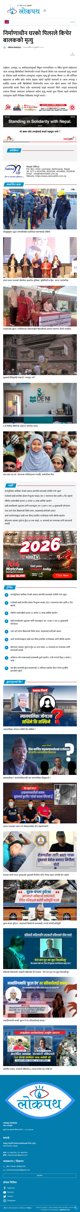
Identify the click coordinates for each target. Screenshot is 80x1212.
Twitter (10, 1196)
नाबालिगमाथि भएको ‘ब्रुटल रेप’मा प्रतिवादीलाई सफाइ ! (24, 1020)
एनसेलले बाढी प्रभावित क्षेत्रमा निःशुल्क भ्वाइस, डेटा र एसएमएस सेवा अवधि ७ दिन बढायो (38, 496)
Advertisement (14, 1208)
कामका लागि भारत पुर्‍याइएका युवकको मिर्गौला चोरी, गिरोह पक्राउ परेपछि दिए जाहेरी (36, 875)
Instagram (11, 1201)
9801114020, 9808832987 (16, 1166)
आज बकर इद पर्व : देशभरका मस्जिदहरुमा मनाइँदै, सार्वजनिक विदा (28, 474)
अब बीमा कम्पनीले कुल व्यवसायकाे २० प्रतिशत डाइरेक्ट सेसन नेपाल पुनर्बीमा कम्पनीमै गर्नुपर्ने (39, 669)
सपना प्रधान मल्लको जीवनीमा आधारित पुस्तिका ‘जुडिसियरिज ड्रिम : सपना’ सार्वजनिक (35, 280)
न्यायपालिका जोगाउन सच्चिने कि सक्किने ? (19, 729)
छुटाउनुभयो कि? (14, 682)
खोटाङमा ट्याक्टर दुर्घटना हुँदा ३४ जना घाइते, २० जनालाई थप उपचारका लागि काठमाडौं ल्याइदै (38, 522)
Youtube (10, 1192)
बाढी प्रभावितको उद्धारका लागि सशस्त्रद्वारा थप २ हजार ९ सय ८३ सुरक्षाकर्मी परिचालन (37, 506)
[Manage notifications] (75, 1207)
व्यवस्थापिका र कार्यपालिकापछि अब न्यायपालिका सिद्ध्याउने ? (27, 778)
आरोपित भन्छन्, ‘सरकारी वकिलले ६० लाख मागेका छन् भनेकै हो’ (27, 1069)
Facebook (11, 1188)
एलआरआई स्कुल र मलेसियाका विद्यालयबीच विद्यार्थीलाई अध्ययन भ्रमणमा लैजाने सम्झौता (37, 329)
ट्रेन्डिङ (9, 587)
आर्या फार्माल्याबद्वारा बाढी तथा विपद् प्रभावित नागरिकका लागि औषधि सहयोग (35, 516)
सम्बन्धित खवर (13, 184)
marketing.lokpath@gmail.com (18, 1170)
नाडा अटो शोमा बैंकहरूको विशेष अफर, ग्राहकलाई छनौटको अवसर (30, 511)
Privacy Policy (29, 1208)
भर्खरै (11, 485)
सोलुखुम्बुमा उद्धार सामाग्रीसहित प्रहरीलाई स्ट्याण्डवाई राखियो (26, 232)
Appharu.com (65, 1210)
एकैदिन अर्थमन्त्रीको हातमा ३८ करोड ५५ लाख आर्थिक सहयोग (28, 501)
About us (6, 1208)
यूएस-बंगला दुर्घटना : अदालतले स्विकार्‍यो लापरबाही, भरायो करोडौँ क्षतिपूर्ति (32, 923)
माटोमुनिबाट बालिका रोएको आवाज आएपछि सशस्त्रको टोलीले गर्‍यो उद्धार (33, 491)
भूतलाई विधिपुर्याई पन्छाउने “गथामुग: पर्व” (19, 377)
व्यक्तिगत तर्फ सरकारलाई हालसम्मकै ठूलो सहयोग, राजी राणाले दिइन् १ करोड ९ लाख (40, 659)
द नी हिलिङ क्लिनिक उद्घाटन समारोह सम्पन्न (20, 426)
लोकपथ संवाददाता (14, 47)
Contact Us (22, 1208)
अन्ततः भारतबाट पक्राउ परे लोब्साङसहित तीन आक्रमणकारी (25, 826)
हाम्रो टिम (39, 1175)
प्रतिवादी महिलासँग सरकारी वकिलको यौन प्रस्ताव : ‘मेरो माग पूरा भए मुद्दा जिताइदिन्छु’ (36, 972)
